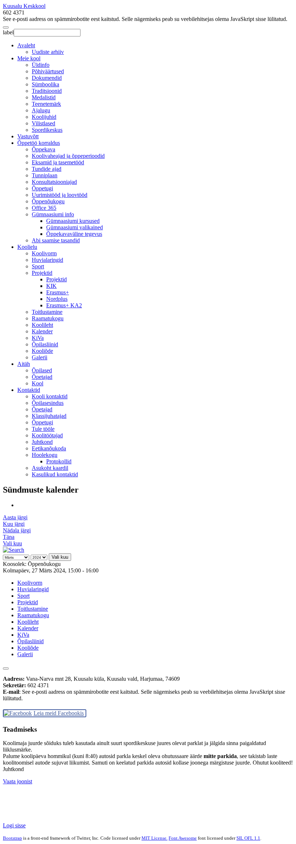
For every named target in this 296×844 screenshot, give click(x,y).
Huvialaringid (47, 260)
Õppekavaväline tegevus (74, 234)
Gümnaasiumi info (53, 214)
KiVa (38, 338)
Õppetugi (42, 188)
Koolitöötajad (47, 435)
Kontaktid (28, 390)
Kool (37, 383)
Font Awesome (183, 838)
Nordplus (57, 299)
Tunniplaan (44, 175)
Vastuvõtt (28, 136)
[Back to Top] (6, 668)
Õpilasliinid (45, 344)
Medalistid (44, 97)
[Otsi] (13, 550)
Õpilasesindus (48, 403)
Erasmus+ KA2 (64, 305)
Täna (8, 537)
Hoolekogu (44, 455)
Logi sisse (14, 825)
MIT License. (154, 838)
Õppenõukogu (48, 201)
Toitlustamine (47, 312)
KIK (51, 286)
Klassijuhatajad (49, 416)
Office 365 (44, 208)
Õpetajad (42, 377)
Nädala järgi (17, 530)
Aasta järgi (15, 517)
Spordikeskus (47, 130)
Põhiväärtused (48, 71)
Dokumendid (47, 78)
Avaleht (26, 45)
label (8, 32)
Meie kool (28, 58)
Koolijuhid (44, 117)
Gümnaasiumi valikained (74, 227)
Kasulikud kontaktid (55, 474)
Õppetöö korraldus (38, 143)
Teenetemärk (46, 104)
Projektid (42, 273)
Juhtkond (42, 442)
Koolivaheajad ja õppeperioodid (68, 156)
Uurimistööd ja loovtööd (59, 195)
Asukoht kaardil (50, 468)
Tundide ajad (46, 169)
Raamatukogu (48, 318)
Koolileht (42, 325)
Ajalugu (41, 110)
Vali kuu (12, 543)
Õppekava (43, 149)
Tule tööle (43, 429)
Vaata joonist (17, 781)
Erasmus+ (57, 292)
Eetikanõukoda (49, 448)
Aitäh (23, 364)
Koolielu (27, 247)
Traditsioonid (47, 91)
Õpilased (42, 370)
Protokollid (58, 461)
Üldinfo (40, 65)
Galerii (39, 357)
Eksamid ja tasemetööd (58, 162)
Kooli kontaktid (50, 396)
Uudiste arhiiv (48, 52)
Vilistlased (43, 123)
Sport (38, 266)
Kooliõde (42, 351)
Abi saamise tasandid (56, 240)
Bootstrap (12, 838)
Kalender (42, 331)
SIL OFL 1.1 (248, 838)
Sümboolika (45, 84)
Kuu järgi (14, 524)
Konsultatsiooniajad (54, 182)
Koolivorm (44, 253)
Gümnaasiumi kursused (73, 221)
